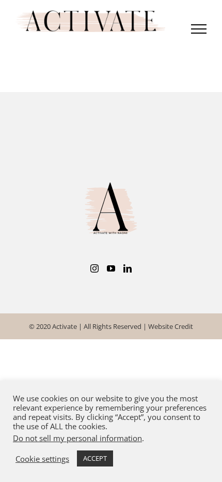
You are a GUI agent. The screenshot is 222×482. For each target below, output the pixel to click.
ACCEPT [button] (95, 458)
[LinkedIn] (127, 269)
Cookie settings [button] (42, 458)
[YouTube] (111, 269)
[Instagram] (94, 269)
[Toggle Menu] (198, 29)
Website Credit (170, 327)
